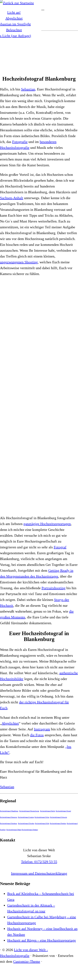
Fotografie (20, 142)
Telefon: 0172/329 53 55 (39, 862)
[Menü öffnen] (42, 10)
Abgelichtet (14, 18)
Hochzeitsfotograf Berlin (47, 811)
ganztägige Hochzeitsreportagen (47, 524)
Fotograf (60, 547)
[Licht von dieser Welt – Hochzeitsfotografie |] (17, 3)
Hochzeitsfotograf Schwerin (58, 817)
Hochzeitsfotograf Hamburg (8, 823)
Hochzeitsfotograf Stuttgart (30, 829)
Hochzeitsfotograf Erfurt (41, 817)
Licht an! (14, 12)
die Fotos (37, 735)
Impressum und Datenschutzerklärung (39, 873)
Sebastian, (28, 89)
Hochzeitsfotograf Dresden (26, 823)
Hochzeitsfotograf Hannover (8, 817)
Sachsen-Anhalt (11, 198)
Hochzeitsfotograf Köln (42, 823)
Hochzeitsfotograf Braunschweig (29, 811)
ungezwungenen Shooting (19, 262)
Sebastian (7, 787)
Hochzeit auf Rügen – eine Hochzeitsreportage (41, 940)
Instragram (42, 729)
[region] (39, 47)
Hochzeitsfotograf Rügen (13, 829)
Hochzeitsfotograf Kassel (63, 811)
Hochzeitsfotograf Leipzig (26, 817)
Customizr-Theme (26, 961)
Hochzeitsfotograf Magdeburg (9, 811)
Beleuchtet (14, 30)
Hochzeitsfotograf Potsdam (58, 823)
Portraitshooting (53, 588)
